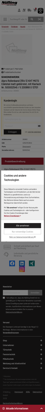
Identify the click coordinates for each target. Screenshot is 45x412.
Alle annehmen (22, 225)
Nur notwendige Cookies (22, 231)
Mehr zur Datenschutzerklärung (21, 237)
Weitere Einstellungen (12, 216)
